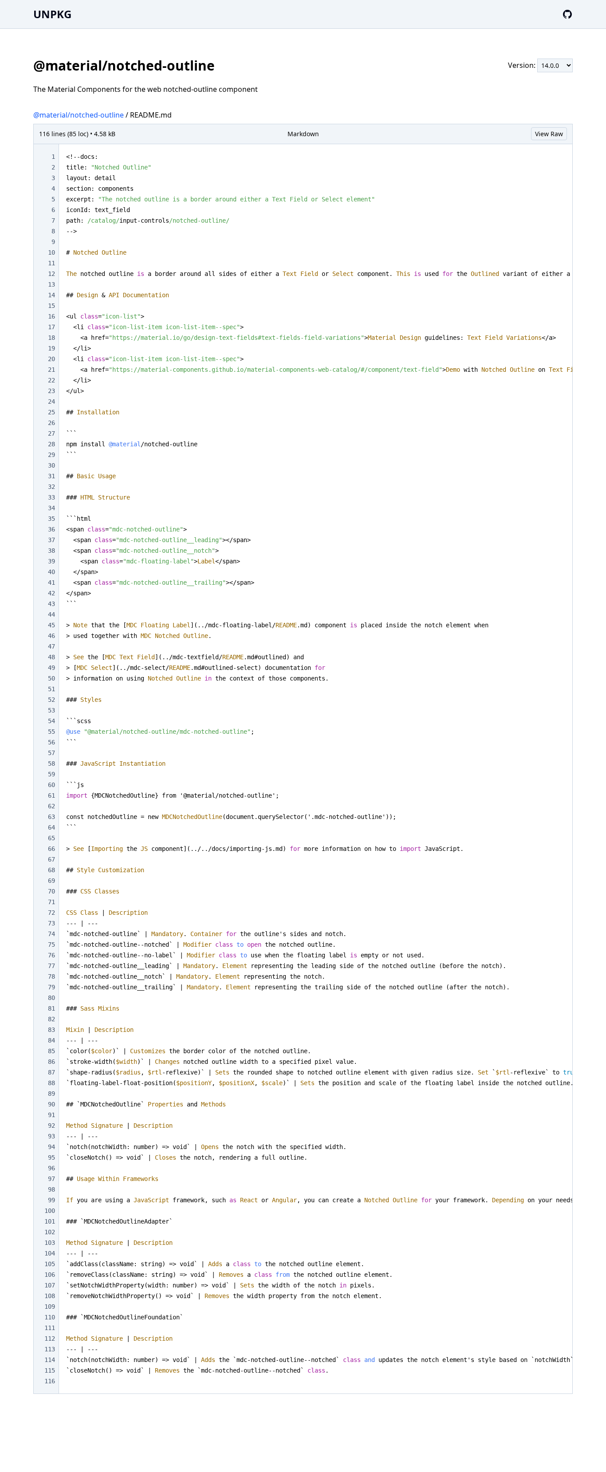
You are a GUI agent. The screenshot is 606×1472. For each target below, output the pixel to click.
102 (49, 1232)
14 (51, 295)
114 (49, 1359)
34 (51, 508)
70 (51, 891)
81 (51, 1008)
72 (51, 912)
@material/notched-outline (78, 115)
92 (51, 1125)
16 (51, 316)
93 (51, 1136)
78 (51, 976)
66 (51, 848)
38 (51, 550)
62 (51, 806)
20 (51, 358)
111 (49, 1327)
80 (51, 997)
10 (51, 252)
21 (51, 369)
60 (51, 784)
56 (51, 742)
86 (51, 1061)
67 (51, 859)
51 (51, 689)
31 (51, 476)
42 (51, 593)
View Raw (549, 134)
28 (51, 444)
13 (51, 284)
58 (51, 763)
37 (51, 539)
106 (49, 1274)
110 (49, 1317)
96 (51, 1168)
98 (51, 1189)
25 (51, 412)
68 (51, 870)
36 (51, 529)
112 (49, 1338)
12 (51, 273)
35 (51, 518)
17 (51, 327)
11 (51, 263)
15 (51, 305)
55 (51, 731)
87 (51, 1072)
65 (51, 838)
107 (49, 1285)
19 (51, 348)
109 (49, 1306)
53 (51, 710)
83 (51, 1029)
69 (51, 880)
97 (51, 1178)
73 (51, 923)
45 (51, 625)
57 (51, 752)
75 (51, 944)
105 (49, 1263)
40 (51, 571)
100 (49, 1210)
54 (51, 720)
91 (51, 1114)
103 (49, 1242)
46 (51, 635)
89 (51, 1093)
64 (51, 827)
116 (49, 1381)
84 (51, 1040)
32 (51, 486)
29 (51, 454)
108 (49, 1295)
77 (51, 965)
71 (51, 901)
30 (51, 465)
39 (51, 561)
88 (51, 1082)
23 (51, 390)
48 (51, 657)
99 (51, 1200)
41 (51, 582)
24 (51, 401)
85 (51, 1051)
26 (51, 422)
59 (51, 774)
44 (51, 614)
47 (51, 646)
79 (51, 987)
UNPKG (52, 14)
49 (51, 667)
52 (51, 699)
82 (51, 1019)
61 (51, 795)
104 (49, 1253)
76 (51, 955)
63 (51, 816)
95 (51, 1157)
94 (51, 1146)
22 (51, 380)
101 (49, 1221)
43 (51, 603)
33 (51, 497)
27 (51, 433)
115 (49, 1370)
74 (51, 933)
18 (51, 337)
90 (51, 1104)
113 (49, 1349)
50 (51, 678)
